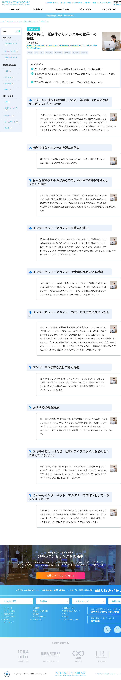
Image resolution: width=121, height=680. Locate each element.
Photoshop (64, 45)
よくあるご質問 (66, 3)
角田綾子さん (45, 21)
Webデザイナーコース (36, 45)
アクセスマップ (82, 601)
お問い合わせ (77, 3)
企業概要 (36, 608)
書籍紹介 (65, 617)
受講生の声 (38, 9)
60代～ (8, 90)
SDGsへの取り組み (105, 3)
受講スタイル (85, 9)
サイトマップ (9, 622)
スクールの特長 (62, 9)
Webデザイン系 (11, 51)
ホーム (2, 21)
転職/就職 (9, 116)
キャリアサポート (39, 617)
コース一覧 (14, 9)
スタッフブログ (9, 617)
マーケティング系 (11, 58)
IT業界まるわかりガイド (71, 611)
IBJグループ (102, 661)
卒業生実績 (37, 619)
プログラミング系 (11, 44)
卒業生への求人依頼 (40, 611)
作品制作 (85, 45)
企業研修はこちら (52, 3)
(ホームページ (52, 45)
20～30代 (9, 77)
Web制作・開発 (23, 661)
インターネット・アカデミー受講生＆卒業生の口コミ (22, 21)
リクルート (66, 614)
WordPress (35, 48)
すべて (10, 31)
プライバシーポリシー (70, 619)
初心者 (8, 128)
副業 (7, 102)
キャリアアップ (11, 122)
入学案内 (43, 601)
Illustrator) (75, 45)
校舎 (94, 3)
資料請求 (87, 3)
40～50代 (9, 83)
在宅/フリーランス (11, 108)
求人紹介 (36, 614)
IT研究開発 (78, 661)
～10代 (8, 71)
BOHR (6, 619)
